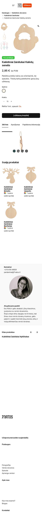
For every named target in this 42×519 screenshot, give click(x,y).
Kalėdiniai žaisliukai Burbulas (8, 224)
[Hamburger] (13, 5)
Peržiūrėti (8, 164)
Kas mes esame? (8, 501)
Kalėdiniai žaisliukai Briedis (8, 189)
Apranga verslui (8, 473)
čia (20, 106)
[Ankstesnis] (31, 332)
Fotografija (6, 465)
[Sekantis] (37, 332)
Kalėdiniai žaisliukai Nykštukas (15, 337)
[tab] (5, 124)
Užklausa (27, 5)
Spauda (5, 470)
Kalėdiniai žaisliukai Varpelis (28, 189)
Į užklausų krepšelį (21, 115)
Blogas (4, 503)
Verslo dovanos (8, 468)
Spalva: (4, 87)
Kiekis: (4, 97)
